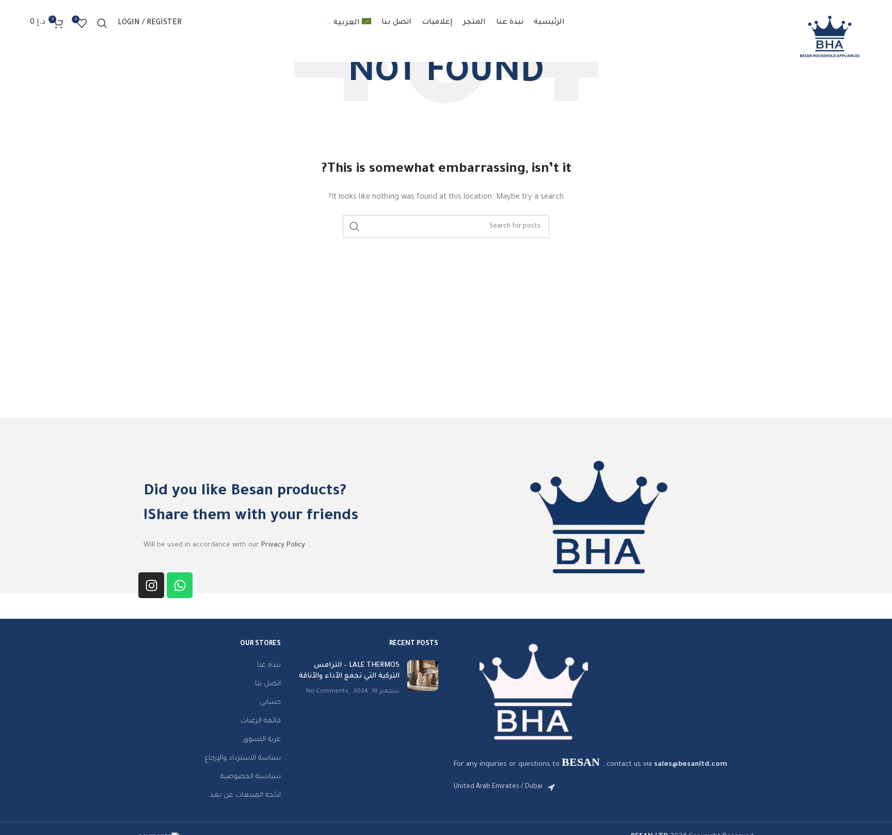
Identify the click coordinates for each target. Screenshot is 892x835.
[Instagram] (151, 585)
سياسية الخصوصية (250, 777)
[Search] (102, 23)
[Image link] (534, 692)
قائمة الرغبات (261, 721)
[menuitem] (349, 23)
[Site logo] (830, 36)
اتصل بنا (268, 684)
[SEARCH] (355, 226)
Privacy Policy (283, 545)
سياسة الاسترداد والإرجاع (242, 758)
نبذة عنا (269, 665)
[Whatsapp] (180, 585)
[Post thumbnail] (422, 678)
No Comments (327, 691)
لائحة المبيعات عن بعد (245, 795)
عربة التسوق (262, 740)
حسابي (270, 702)
